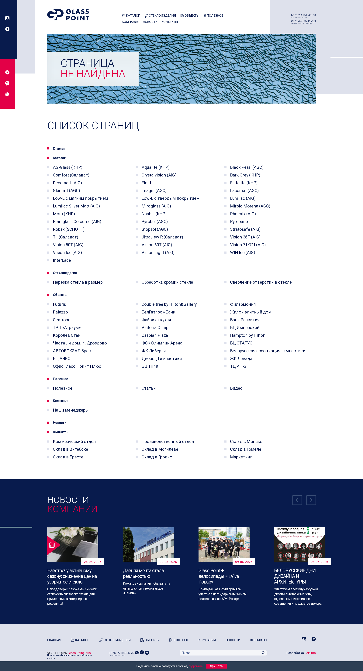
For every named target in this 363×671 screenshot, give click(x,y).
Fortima (310, 653)
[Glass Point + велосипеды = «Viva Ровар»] (224, 544)
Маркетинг (241, 457)
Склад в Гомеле (245, 449)
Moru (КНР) (64, 213)
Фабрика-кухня (156, 319)
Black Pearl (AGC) (247, 167)
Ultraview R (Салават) (162, 237)
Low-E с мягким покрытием (80, 198)
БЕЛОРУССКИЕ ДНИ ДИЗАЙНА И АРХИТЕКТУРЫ (295, 576)
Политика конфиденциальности (63, 655)
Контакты (169, 22)
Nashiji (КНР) (154, 213)
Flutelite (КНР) (244, 182)
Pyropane (239, 221)
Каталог (132, 15)
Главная (59, 148)
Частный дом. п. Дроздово (80, 343)
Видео (236, 388)
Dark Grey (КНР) (245, 175)
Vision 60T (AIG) (157, 244)
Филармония (243, 304)
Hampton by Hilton (247, 335)
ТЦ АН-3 (238, 366)
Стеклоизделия (162, 15)
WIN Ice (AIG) (242, 252)
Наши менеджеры (71, 410)
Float (146, 182)
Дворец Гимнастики (162, 358)
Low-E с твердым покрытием (171, 198)
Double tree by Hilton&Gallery (169, 304)
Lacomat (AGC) (244, 190)
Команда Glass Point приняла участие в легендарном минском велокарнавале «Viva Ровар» (222, 594)
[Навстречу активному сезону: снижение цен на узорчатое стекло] (72, 544)
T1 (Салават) (65, 237)
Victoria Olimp (155, 327)
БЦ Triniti (151, 366)
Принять (216, 666)
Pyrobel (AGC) (155, 221)
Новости (150, 22)
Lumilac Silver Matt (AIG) (76, 206)
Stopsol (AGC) (155, 229)
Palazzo (60, 312)
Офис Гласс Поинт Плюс (77, 366)
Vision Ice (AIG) (67, 252)
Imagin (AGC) (154, 190)
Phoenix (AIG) (243, 213)
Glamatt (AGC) (66, 190)
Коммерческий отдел (74, 441)
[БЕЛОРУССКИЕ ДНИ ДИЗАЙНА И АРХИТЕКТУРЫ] (299, 544)
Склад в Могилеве (160, 449)
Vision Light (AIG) (158, 252)
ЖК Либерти (154, 350)
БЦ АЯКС (61, 358)
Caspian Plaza (155, 335)
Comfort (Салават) (71, 175)
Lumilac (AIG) (243, 198)
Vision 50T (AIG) (68, 244)
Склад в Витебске (70, 449)
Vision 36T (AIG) (245, 237)
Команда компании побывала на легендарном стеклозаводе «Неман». (146, 588)
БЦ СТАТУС (241, 343)
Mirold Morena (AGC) (250, 206)
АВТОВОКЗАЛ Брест (73, 350)
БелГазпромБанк (158, 312)
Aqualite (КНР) (156, 167)
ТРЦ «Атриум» (67, 327)
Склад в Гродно (157, 457)
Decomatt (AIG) (67, 182)
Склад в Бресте (68, 457)
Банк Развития (245, 319)
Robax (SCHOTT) (69, 229)
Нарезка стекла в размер (78, 282)
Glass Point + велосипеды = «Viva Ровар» (219, 576)
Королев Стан (67, 335)
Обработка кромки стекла (167, 282)
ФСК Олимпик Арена (162, 343)
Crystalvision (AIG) (159, 175)
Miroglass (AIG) (156, 206)
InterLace (62, 260)
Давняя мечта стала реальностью (143, 573)
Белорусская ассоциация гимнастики (267, 350)
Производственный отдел (168, 441)
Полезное (214, 15)
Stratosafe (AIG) (245, 229)
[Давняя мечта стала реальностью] (148, 544)
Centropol (62, 319)
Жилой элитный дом (250, 312)
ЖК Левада (241, 358)
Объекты (191, 15)
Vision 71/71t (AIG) (248, 244)
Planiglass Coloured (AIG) (77, 221)
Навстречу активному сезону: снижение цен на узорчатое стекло (72, 576)
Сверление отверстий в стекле (261, 282)
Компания (130, 22)
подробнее (195, 666)
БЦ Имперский (244, 327)
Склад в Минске (246, 441)
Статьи (149, 388)
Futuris (59, 304)
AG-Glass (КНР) (67, 167)
